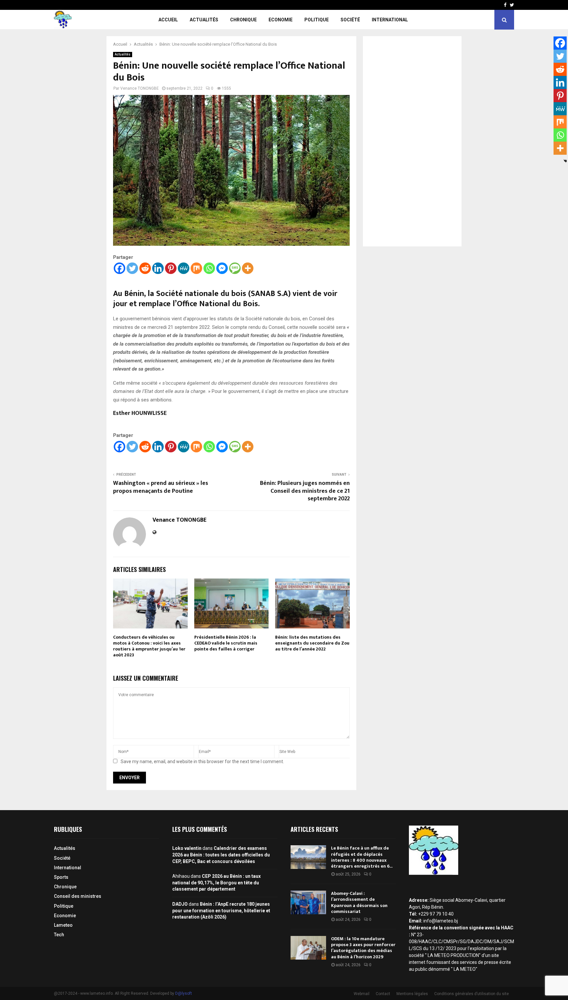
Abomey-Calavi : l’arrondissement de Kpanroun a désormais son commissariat (359, 902)
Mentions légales (412, 993)
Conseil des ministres (77, 896)
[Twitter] (132, 268)
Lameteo (63, 925)
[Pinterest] (171, 268)
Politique (316, 19)
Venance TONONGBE (139, 88)
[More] (247, 268)
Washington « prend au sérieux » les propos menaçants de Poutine (160, 487)
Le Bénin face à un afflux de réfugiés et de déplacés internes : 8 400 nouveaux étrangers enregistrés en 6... (361, 857)
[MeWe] (183, 268)
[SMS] (235, 268)
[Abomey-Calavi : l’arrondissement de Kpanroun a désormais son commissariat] (308, 902)
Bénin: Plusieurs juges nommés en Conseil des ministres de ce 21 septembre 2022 (305, 491)
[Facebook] (119, 268)
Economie (281, 19)
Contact (383, 993)
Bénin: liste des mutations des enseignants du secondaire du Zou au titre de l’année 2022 (312, 643)
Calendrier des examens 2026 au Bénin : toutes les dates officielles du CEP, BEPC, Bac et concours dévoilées (221, 855)
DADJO (180, 904)
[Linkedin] (158, 268)
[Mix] (196, 268)
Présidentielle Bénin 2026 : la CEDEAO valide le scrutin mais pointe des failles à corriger (225, 643)
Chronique (243, 19)
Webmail (361, 993)
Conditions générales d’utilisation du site (471, 993)
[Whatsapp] (209, 268)
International (390, 19)
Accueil (168, 19)
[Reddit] (145, 268)
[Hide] (565, 161)
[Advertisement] (412, 141)
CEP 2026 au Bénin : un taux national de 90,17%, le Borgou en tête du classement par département (216, 883)
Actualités (204, 19)
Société (350, 19)
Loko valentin (186, 848)
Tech (59, 934)
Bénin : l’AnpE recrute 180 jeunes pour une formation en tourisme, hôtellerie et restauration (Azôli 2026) (221, 910)
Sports (61, 877)
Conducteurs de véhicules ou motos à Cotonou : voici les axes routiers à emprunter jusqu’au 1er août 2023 (149, 646)
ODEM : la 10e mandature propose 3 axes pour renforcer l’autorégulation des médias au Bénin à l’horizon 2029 (363, 948)
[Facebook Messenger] (222, 268)
